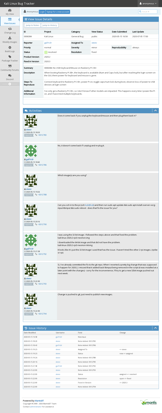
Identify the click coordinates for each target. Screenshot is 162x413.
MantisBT (39, 400)
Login (42, 11)
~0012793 (42, 283)
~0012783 (42, 135)
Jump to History (50, 25)
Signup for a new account (58, 11)
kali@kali (89, 205)
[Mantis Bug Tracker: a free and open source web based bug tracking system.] (148, 402)
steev (94, 42)
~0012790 (42, 224)
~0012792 (42, 254)
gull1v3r (48, 42)
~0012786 (42, 164)
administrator (36, 406)
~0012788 (42, 194)
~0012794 (42, 313)
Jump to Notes (32, 25)
